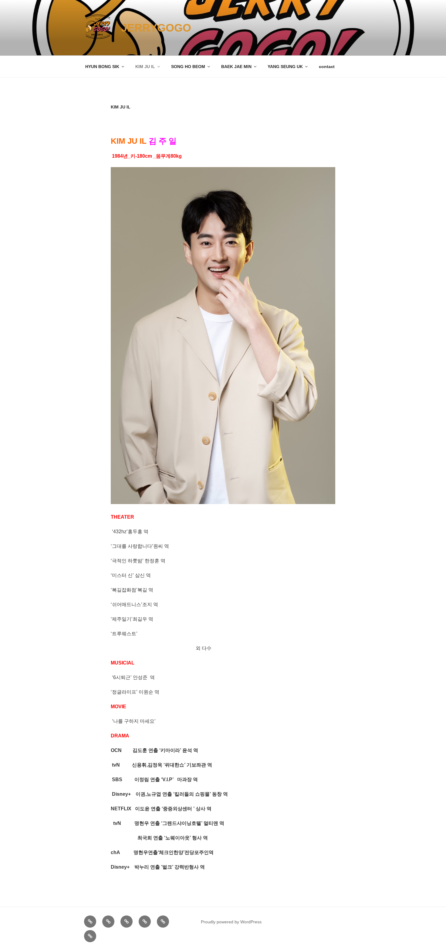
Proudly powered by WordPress (231, 921)
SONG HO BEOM (188, 66)
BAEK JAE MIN (236, 66)
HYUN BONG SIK (102, 66)
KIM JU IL (145, 66)
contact (327, 66)
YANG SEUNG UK (285, 66)
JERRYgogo (156, 28)
